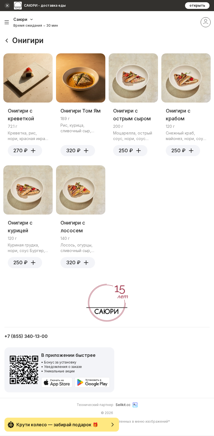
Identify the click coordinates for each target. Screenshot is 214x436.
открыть (197, 5)
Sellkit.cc (123, 405)
